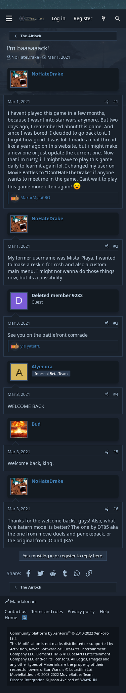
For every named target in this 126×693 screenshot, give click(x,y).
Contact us (15, 611)
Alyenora (42, 366)
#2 (115, 246)
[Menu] (8, 18)
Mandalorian (22, 601)
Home (11, 617)
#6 (115, 509)
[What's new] (103, 18)
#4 (115, 394)
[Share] (106, 102)
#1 (115, 101)
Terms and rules (47, 611)
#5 (115, 452)
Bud (36, 424)
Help (104, 611)
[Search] (118, 18)
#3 (115, 323)
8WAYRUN (88, 679)
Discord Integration (27, 679)
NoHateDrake (25, 57)
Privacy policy (81, 611)
